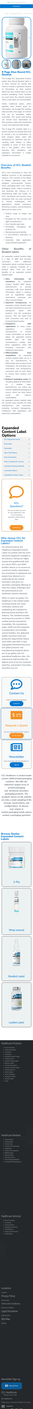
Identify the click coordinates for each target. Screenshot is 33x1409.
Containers (8, 1052)
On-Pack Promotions (11, 1065)
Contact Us (9, 1406)
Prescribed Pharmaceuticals (13, 1162)
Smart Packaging (10, 1074)
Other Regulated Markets (12, 1159)
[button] (4, 38)
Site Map (3, 1323)
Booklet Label (16, 976)
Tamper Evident (9, 1079)
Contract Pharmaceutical (12, 1146)
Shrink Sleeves (9, 1072)
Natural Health (9, 1155)
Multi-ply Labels (9, 1063)
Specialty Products (10, 1076)
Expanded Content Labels (12, 1056)
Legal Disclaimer (6, 1315)
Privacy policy (5, 1300)
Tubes (6, 1081)
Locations (4, 1292)
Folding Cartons (9, 1059)
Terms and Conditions (7, 1308)
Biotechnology (9, 1142)
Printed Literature (10, 1070)
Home (6, 13)
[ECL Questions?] (16, 492)
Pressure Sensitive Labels (12, 1068)
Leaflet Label (16, 1022)
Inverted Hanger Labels (11, 1061)
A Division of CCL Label (10, 1395)
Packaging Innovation (11, 1227)
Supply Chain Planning (11, 1231)
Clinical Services (9, 1225)
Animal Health (9, 1139)
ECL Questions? (16, 504)
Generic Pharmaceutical (12, 1151)
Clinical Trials (8, 1144)
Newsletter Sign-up (10, 1379)
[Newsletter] (16, 747)
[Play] (16, 37)
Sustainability (9, 1234)
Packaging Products (16, 13)
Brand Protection (10, 1048)
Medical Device (9, 1153)
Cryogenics (8, 1054)
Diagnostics (8, 1148)
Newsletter (16, 757)
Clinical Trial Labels (10, 1050)
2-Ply (16, 882)
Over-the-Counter (10, 1157)
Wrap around (16, 930)
